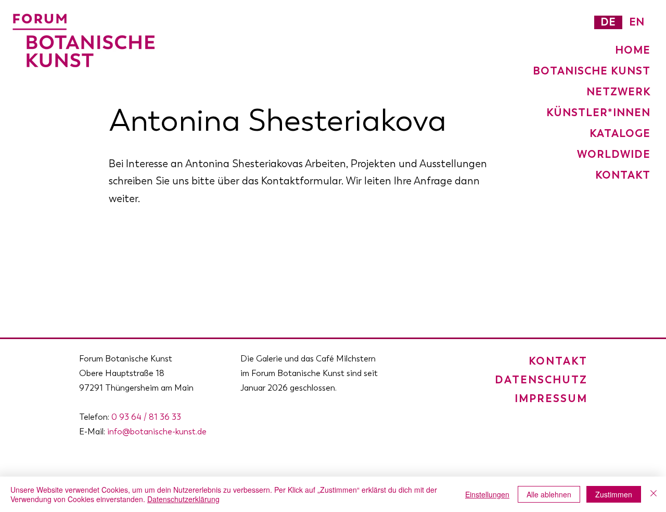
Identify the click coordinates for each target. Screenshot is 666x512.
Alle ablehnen (549, 494)
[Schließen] (653, 494)
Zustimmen (613, 494)
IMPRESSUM (551, 398)
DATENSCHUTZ (541, 379)
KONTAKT (558, 361)
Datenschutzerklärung (183, 499)
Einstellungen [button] (487, 494)
